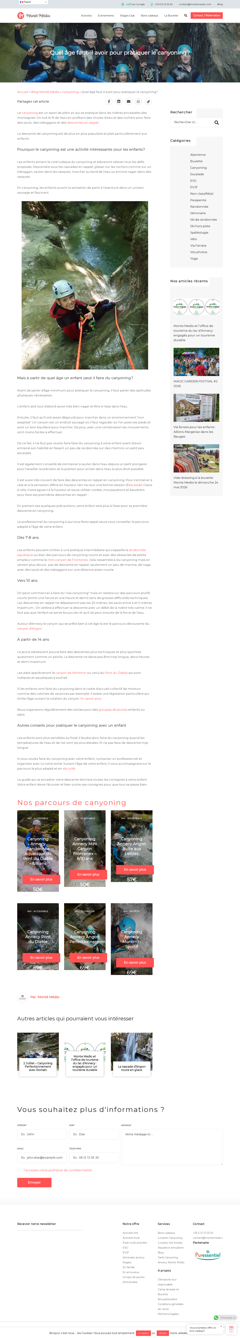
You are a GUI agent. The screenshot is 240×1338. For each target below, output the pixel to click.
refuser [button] (163, 1333)
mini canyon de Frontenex (68, 560)
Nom (72, 1125)
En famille (129, 1267)
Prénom (22, 1125)
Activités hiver (131, 1237)
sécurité (69, 768)
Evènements (106, 15)
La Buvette (171, 15)
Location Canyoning (170, 1237)
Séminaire (198, 213)
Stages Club (127, 15)
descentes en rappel (83, 122)
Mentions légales (168, 1314)
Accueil (22, 92)
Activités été (130, 1233)
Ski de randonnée (203, 219)
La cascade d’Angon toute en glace (131, 1068)
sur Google (135, 4)
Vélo (193, 239)
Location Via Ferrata (170, 1242)
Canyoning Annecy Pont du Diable (38, 937)
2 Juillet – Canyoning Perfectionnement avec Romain (38, 1067)
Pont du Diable (116, 673)
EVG (193, 180)
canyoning (30, 113)
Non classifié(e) (201, 193)
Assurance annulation (171, 1247)
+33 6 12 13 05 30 (164, 4)
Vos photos (198, 252)
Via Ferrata (198, 245)
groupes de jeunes (113, 709)
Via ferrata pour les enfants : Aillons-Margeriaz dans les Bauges (195, 431)
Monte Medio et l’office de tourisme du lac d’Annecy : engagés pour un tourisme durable (84, 1063)
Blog (220, 4)
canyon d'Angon (29, 628)
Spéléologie (199, 232)
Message (126, 1125)
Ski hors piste (200, 226)
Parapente (198, 200)
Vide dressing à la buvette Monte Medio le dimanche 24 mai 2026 (196, 482)
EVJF (194, 187)
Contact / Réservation (206, 15)
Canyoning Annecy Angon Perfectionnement (87, 937)
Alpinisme (198, 154)
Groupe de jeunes (133, 1277)
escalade (135, 485)
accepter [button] (143, 1333)
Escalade (197, 174)
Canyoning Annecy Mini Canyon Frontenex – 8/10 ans (85, 849)
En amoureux (131, 1272)
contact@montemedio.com (195, 4)
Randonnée (199, 206)
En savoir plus (90, 698)
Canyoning (70, 92)
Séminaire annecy (134, 1257)
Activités (86, 15)
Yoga (194, 258)
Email (20, 1148)
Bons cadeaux (149, 15)
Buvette (196, 161)
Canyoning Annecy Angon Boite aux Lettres (131, 846)
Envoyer (34, 1182)
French (27, 2)
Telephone (75, 1148)
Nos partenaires (167, 1299)
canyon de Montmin (71, 673)
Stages (127, 1262)
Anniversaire (130, 1282)
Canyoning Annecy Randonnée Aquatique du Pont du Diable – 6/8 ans (38, 851)
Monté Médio (48, 997)
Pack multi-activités (135, 1242)
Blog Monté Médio (45, 92)
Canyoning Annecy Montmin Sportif (131, 939)
